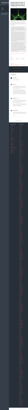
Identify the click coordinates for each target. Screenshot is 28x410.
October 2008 (20, 274)
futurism (21, 64)
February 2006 (21, 320)
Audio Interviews (12, 125)
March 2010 (20, 249)
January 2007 (20, 304)
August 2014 (20, 173)
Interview (11, 134)
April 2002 (20, 383)
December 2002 (21, 372)
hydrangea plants (15, 110)
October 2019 (20, 128)
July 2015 (20, 157)
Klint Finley (14, 98)
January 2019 (20, 131)
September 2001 (21, 392)
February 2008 (21, 285)
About (2, 7)
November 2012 (21, 203)
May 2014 (20, 177)
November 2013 (21, 186)
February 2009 (21, 268)
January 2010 (20, 252)
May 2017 (20, 138)
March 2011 (20, 232)
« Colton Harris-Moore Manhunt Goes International (17, 68)
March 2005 (20, 336)
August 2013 (20, 190)
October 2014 (20, 170)
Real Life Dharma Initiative (13, 147)
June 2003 (20, 366)
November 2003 (21, 359)
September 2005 (21, 327)
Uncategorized (12, 151)
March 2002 (20, 385)
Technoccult (4, 2)
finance (17, 64)
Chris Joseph (14, 77)
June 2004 (20, 349)
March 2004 (20, 353)
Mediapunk (11, 137)
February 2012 (21, 216)
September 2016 (21, 144)
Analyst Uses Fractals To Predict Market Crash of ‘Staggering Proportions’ (17, 3)
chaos (12, 64)
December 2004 (21, 340)
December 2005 (21, 323)
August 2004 (20, 346)
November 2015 (21, 151)
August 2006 (20, 311)
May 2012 (20, 212)
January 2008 (20, 287)
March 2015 (20, 163)
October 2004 (20, 343)
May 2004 (20, 350)
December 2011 (21, 219)
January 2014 (20, 183)
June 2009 (20, 262)
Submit (6, 13)
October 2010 (20, 239)
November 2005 (21, 324)
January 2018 (20, 134)
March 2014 (20, 180)
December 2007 (21, 288)
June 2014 (20, 176)
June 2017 (20, 137)
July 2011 (20, 226)
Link (13, 63)
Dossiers (2, 9)
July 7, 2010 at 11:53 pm (15, 78)
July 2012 (20, 209)
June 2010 (20, 245)
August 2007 (20, 294)
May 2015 (20, 160)
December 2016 (21, 141)
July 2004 (20, 347)
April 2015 (20, 161)
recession (23, 64)
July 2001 (20, 395)
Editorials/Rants (12, 128)
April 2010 (20, 248)
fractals (19, 64)
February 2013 (21, 199)
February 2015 (21, 164)
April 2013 (20, 196)
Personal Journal (12, 144)
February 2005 (21, 337)
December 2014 (21, 167)
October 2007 (20, 291)
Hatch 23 (11, 131)
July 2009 (20, 261)
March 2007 (20, 301)
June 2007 (20, 297)
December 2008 (21, 271)
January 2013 (20, 200)
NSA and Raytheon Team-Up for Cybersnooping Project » (19, 70)
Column (11, 127)
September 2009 (21, 258)
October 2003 (20, 360)
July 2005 (20, 330)
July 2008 (20, 278)
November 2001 (21, 389)
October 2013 (20, 187)
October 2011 (20, 222)
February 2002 (21, 386)
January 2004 (20, 356)
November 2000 (21, 402)
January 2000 (20, 405)
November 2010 (21, 238)
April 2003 (20, 369)
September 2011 (21, 223)
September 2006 (21, 310)
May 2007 (20, 298)
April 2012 (20, 213)
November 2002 (21, 373)
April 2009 (20, 265)
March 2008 (20, 284)
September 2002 (21, 376)
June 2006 (20, 314)
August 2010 (20, 242)
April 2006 (20, 317)
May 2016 (20, 147)
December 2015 (21, 150)
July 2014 (20, 174)
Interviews (2, 8)
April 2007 (20, 300)
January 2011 (20, 235)
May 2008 (20, 281)
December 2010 (21, 236)
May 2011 (20, 229)
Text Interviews (12, 150)
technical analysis (20, 21)
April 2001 (20, 398)
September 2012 (21, 206)
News (11, 141)
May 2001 (20, 396)
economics (14, 64)
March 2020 (20, 127)
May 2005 (20, 333)
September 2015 (21, 154)
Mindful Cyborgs (12, 138)
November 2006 (21, 307)
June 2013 (20, 193)
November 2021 (21, 125)
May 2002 (20, 382)
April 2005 (20, 334)
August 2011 (20, 225)
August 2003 (20, 363)
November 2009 (21, 255)
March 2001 (20, 399)
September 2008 (21, 275)
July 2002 (20, 379)
